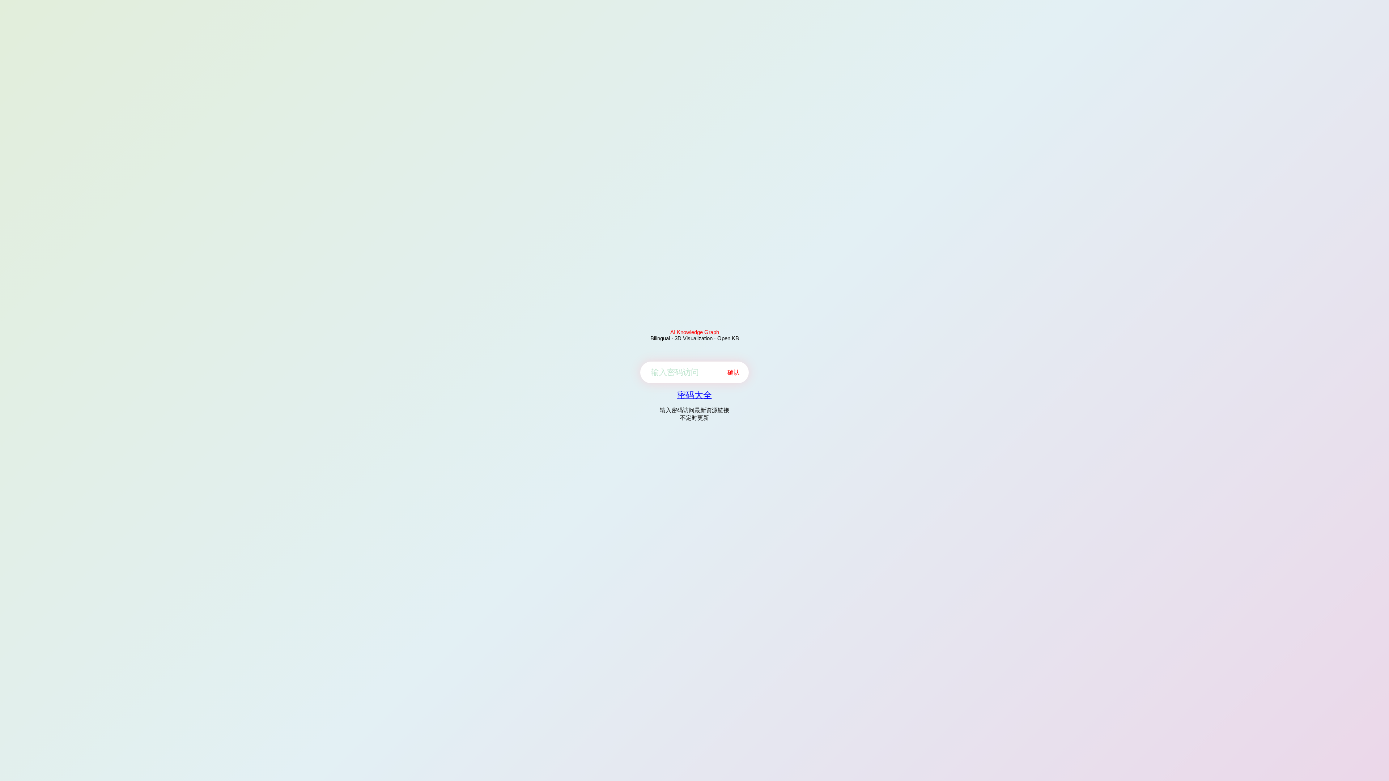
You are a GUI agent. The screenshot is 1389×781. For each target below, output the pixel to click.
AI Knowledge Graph (694, 332)
